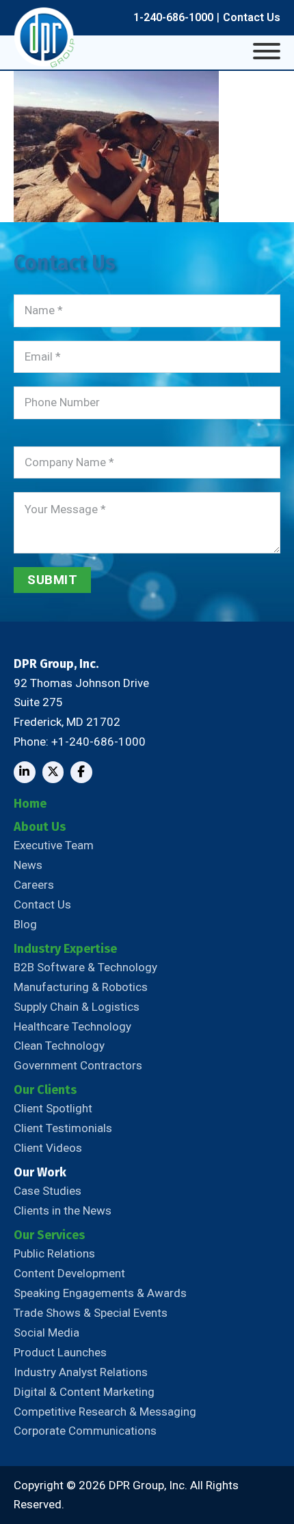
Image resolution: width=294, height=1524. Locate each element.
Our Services (49, 1235)
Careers (34, 884)
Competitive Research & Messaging (105, 1411)
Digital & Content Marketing (84, 1392)
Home (30, 803)
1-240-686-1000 (173, 17)
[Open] (266, 51)
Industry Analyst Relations (81, 1372)
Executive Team (54, 845)
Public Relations (54, 1253)
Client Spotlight (53, 1108)
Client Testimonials (63, 1128)
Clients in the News (62, 1210)
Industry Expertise (65, 948)
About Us (40, 826)
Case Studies (47, 1191)
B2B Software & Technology (85, 967)
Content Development (69, 1273)
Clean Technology (59, 1045)
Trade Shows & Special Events (91, 1313)
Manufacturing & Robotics (81, 987)
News (28, 865)
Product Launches (60, 1352)
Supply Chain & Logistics (76, 1007)
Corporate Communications (85, 1430)
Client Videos (48, 1148)
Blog (25, 924)
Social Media (46, 1332)
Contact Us (251, 17)
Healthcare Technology (72, 1026)
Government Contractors (78, 1065)
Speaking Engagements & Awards (100, 1293)
